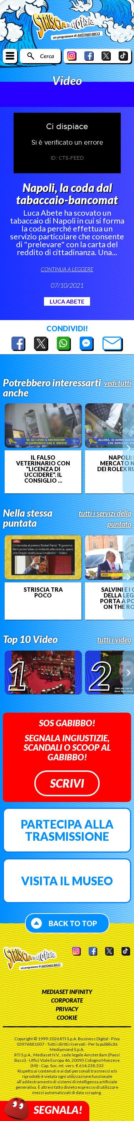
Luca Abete (67, 301)
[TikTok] (123, 56)
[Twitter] (106, 56)
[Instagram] (71, 56)
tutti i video (114, 639)
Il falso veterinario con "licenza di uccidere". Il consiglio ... (43, 469)
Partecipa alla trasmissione (67, 830)
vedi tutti (117, 383)
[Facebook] (89, 56)
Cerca (47, 55)
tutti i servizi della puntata (105, 518)
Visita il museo (67, 881)
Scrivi (67, 783)
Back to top (73, 923)
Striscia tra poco (43, 592)
